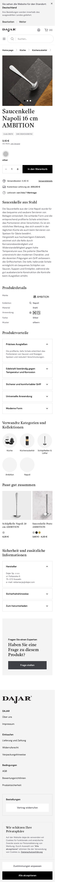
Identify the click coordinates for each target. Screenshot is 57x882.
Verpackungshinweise (14, 754)
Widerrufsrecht (10, 747)
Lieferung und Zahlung (14, 740)
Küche (23, 50)
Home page (7, 50)
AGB (4, 771)
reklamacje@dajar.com (24, 582)
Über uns (7, 716)
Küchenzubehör (39, 50)
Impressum (8, 724)
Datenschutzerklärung (32, 852)
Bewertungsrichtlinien (14, 778)
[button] (27, 344)
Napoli (36, 303)
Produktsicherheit (11, 785)
